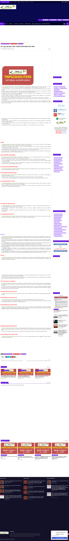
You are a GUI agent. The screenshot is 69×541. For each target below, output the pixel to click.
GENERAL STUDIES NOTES (58, 215)
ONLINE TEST (60, 19)
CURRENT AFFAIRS (45, 19)
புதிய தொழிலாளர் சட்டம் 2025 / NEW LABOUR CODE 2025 (9, 457)
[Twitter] (8, 357)
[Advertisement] (50, 11)
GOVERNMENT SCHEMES (58, 160)
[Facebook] (6, 357)
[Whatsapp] (10, 357)
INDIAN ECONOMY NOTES (58, 231)
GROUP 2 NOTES (57, 226)
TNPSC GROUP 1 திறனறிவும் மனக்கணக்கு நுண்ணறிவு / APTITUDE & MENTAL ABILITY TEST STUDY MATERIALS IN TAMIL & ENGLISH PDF (13, 491)
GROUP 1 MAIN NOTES (58, 220)
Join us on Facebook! (61, 110)
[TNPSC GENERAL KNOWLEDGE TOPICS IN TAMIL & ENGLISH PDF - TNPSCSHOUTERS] (56, 326)
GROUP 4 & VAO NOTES (58, 228)
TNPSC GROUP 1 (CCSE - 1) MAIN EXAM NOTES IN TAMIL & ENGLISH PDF (60, 481)
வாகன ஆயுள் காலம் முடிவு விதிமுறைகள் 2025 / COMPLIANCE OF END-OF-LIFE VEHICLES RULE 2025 (25, 457)
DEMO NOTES (21, 23)
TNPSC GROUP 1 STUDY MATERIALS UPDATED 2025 (12, 485)
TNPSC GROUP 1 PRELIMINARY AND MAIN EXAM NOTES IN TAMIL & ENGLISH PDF (13, 481)
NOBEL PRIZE (57, 165)
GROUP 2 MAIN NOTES (58, 225)
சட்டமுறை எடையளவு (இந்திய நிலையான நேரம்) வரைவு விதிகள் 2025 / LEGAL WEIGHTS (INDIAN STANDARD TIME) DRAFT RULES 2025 (43, 457)
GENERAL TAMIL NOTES (58, 217)
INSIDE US (10, 23)
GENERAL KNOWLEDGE (53, 19)
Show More (66, 440)
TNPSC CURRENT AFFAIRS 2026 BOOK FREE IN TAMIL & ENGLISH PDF (61, 311)
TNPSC (6, 23)
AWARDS (56, 157)
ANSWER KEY (57, 88)
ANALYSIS (56, 86)
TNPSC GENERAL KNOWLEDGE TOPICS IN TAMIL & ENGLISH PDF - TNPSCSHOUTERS (63, 325)
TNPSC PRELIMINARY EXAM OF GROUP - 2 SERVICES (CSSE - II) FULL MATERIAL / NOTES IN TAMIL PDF (36, 497)
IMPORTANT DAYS (6, 42)
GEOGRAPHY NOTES (58, 218)
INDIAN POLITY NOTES (58, 234)
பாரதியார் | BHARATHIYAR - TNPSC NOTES (62, 321)
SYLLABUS (60, 94)
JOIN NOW (64, 131)
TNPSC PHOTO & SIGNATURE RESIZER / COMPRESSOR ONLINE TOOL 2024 (63, 315)
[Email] (15, 357)
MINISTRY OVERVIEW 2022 (58, 163)
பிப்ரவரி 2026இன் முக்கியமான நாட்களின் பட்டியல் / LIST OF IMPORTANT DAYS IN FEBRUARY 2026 (8, 377)
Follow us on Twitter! (61, 106)
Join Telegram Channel (60, 537)
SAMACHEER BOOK (65, 19)
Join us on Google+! (61, 114)
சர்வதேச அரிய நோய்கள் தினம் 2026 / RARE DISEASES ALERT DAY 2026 (41, 377)
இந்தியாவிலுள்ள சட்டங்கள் (58, 168)
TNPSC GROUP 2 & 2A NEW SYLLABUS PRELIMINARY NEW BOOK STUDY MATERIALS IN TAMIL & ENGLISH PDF (36, 492)
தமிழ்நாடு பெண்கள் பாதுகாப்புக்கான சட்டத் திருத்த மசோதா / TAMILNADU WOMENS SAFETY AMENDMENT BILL (59, 457)
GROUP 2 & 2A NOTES (58, 223)
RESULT (56, 94)
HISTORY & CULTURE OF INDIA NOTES (60, 229)
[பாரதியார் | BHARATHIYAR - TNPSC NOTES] (56, 321)
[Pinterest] (12, 357)
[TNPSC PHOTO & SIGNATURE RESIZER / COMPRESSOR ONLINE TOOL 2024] (56, 316)
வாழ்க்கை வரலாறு (57, 171)
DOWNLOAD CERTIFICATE (58, 91)
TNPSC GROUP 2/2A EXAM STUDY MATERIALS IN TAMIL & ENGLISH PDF (36, 487)
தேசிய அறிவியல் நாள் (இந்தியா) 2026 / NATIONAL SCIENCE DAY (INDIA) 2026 (24, 377)
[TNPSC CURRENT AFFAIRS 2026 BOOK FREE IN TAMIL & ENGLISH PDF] (61, 301)
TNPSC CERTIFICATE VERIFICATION (60, 96)
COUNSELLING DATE (63, 88)
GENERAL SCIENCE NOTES (58, 214)
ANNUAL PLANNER (62, 86)
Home (3, 23)
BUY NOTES (16, 23)
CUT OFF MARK (57, 89)
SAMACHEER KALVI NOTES (58, 236)
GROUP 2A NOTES (64, 226)
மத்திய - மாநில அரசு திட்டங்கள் (36, 23)
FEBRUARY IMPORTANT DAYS (5, 43)
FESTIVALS (60, 157)
